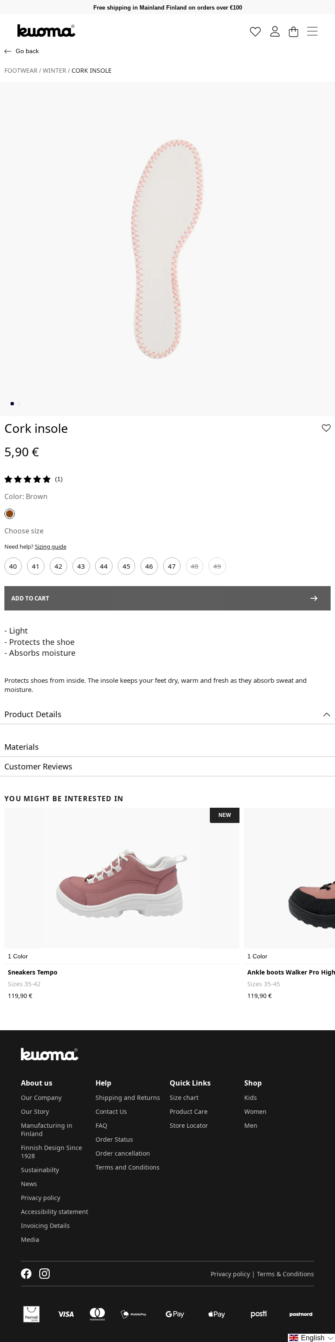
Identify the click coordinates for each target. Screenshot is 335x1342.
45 (126, 566)
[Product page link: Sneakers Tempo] (121, 886)
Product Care (189, 1111)
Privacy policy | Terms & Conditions (262, 1274)
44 (104, 566)
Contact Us (111, 1111)
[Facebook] (26, 1273)
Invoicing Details (45, 1225)
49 (217, 566)
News (29, 1184)
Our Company (41, 1097)
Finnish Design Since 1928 (51, 1151)
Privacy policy (40, 1198)
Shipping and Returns (128, 1097)
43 (81, 566)
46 (149, 566)
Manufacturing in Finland (46, 1129)
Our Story (35, 1111)
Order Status (114, 1139)
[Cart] (293, 31)
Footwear (21, 70)
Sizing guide (50, 546)
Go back (27, 50)
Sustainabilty (40, 1170)
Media (30, 1239)
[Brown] (10, 514)
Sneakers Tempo (33, 972)
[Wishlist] (255, 31)
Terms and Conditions (128, 1167)
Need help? (35, 546)
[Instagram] (44, 1273)
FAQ (101, 1125)
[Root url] (46, 30)
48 (194, 566)
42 (58, 566)
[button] (326, 428)
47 (172, 566)
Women (255, 1111)
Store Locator (189, 1125)
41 (36, 566)
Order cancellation (123, 1153)
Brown (37, 496)
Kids (250, 1097)
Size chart (184, 1097)
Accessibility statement (54, 1211)
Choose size (24, 531)
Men (250, 1125)
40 (13, 566)
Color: (14, 496)
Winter (54, 70)
